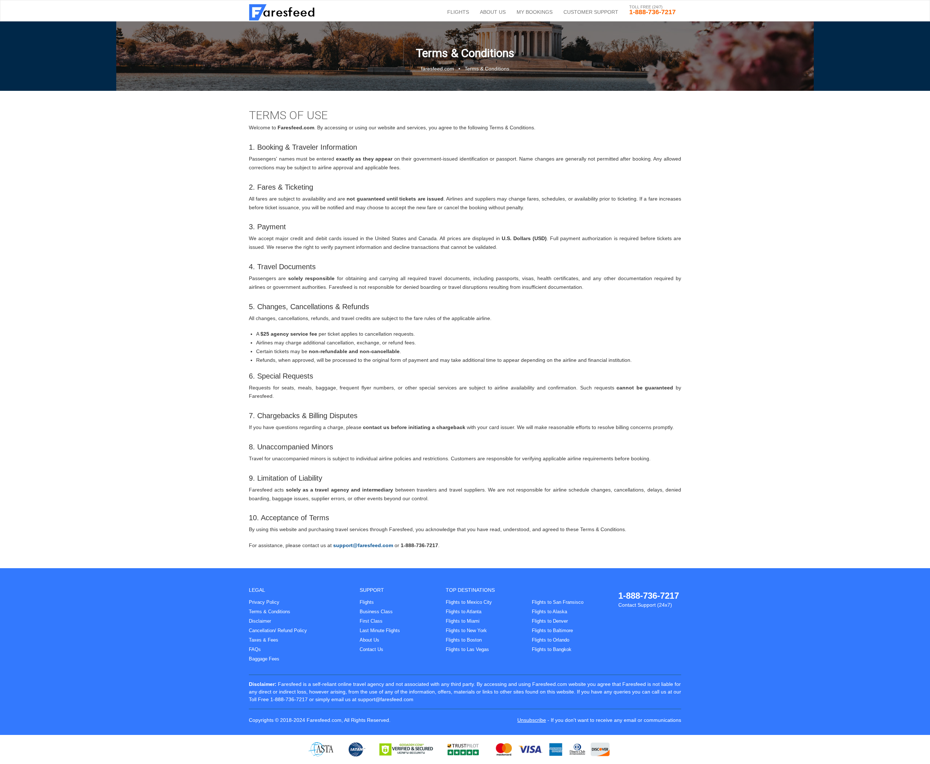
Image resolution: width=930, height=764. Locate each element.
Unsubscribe (531, 720)
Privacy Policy (264, 602)
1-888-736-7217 (648, 596)
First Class (371, 621)
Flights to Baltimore (552, 630)
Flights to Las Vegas (467, 649)
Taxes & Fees (263, 640)
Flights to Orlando (550, 640)
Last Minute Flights (380, 630)
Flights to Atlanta (463, 611)
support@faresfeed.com (363, 545)
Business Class (376, 611)
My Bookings (535, 12)
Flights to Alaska (549, 611)
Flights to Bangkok (551, 649)
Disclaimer (260, 621)
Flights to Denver (550, 621)
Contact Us (371, 649)
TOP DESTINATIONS (470, 590)
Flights (458, 12)
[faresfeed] (284, 9)
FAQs (255, 649)
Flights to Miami (463, 621)
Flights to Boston (464, 640)
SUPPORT (372, 590)
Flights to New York (466, 630)
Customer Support (590, 12)
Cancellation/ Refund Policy (278, 630)
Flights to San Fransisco (557, 602)
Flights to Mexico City (469, 602)
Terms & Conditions (269, 611)
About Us (493, 12)
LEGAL (257, 590)
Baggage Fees (264, 659)
